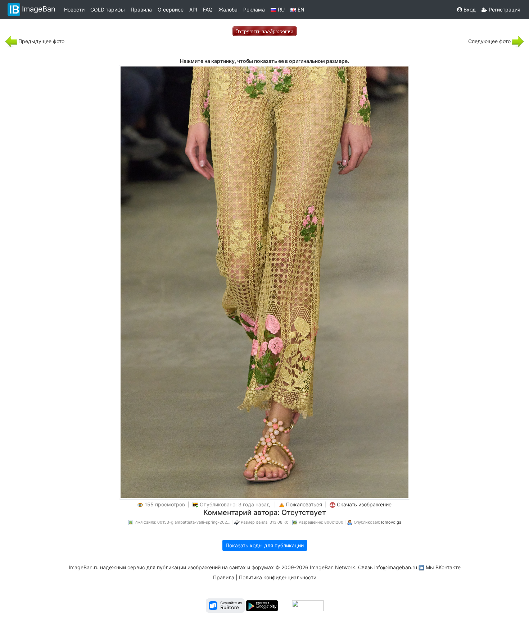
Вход (469, 9)
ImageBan (38, 9)
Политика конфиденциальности (277, 577)
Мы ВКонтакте (443, 567)
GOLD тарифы (107, 9)
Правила (141, 9)
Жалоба (228, 9)
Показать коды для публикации (265, 545)
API (193, 9)
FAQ (208, 9)
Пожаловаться (304, 504)
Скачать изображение (364, 504)
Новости (74, 9)
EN (300, 9)
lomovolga (391, 522)
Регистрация (503, 9)
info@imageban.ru (395, 567)
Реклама (254, 9)
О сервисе (171, 9)
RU (280, 9)
